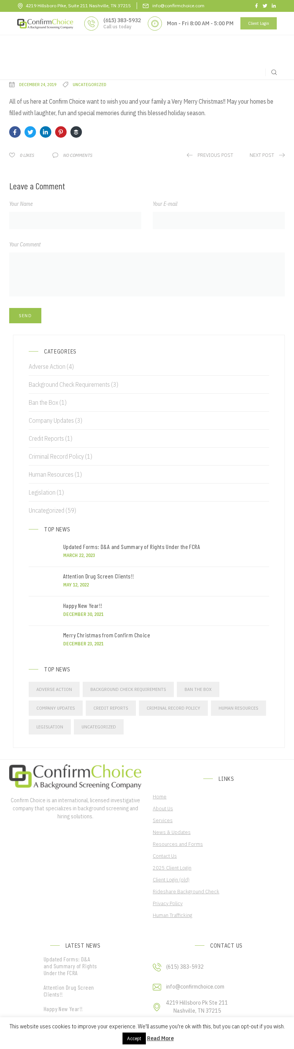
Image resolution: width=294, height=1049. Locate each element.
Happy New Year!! (82, 605)
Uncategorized (46, 510)
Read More (160, 1038)
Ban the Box (43, 402)
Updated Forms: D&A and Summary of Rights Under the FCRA (131, 546)
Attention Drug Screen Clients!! (100, 576)
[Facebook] (15, 132)
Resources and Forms (178, 844)
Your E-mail (165, 203)
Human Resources (51, 474)
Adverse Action (47, 366)
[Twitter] (30, 132)
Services (163, 820)
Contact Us (165, 855)
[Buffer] (76, 132)
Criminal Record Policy (56, 456)
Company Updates (51, 420)
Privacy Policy (168, 903)
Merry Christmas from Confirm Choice (106, 635)
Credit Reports (46, 438)
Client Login (258, 23)
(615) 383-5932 (122, 20)
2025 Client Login (172, 867)
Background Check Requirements (69, 384)
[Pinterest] (61, 132)
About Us (163, 808)
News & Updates (172, 832)
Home (160, 796)
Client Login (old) (171, 879)
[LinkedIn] (45, 132)
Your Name (21, 203)
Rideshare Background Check (186, 891)
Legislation (42, 492)
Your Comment (25, 244)
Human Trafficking (172, 915)
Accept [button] (134, 1038)
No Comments (77, 155)
